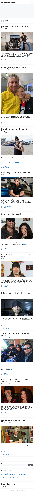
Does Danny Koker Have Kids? (12, 214)
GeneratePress (24, 490)
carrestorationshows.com (8, 2)
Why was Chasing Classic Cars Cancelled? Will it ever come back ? (13, 473)
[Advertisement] (17, 11)
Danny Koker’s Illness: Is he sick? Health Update (9, 477)
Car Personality (5, 59)
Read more (27, 56)
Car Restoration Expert (7, 206)
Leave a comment (6, 123)
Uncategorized (5, 451)
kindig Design (5, 207)
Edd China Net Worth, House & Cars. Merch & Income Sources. (14, 421)
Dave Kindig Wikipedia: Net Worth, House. (16, 173)
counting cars (5, 60)
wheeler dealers (5, 453)
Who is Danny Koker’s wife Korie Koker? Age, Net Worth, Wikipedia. (15, 380)
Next (7, 459)
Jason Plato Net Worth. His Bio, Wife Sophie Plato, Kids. (14, 68)
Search (2, 463)
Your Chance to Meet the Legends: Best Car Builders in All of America (13, 474)
